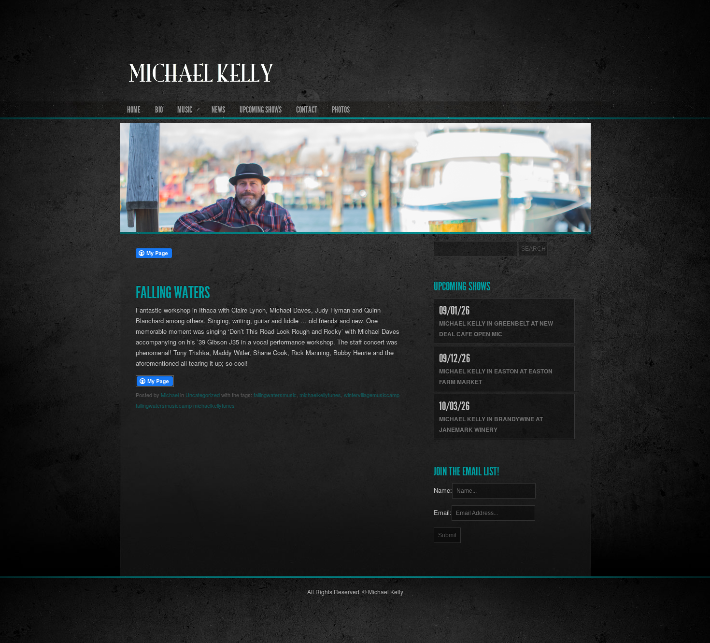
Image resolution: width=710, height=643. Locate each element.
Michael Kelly (355, 97)
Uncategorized (202, 395)
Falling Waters (173, 292)
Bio (159, 109)
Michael (170, 395)
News (218, 109)
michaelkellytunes (320, 395)
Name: (443, 490)
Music (184, 109)
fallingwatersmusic (275, 395)
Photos (341, 109)
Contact (306, 109)
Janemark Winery (468, 429)
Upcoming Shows (261, 109)
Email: (443, 512)
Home (134, 109)
